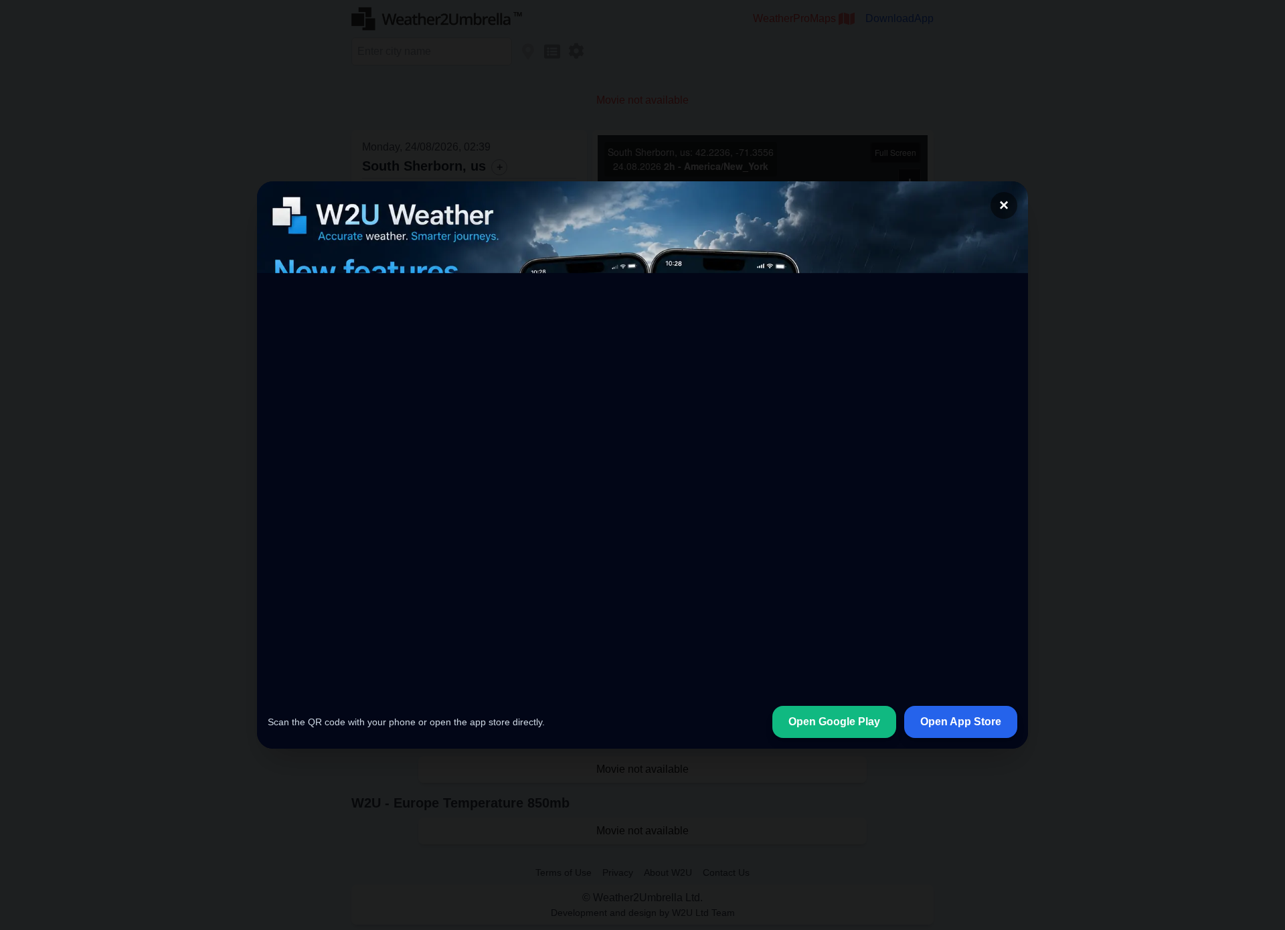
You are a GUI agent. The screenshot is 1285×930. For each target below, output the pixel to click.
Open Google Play (834, 721)
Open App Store (960, 721)
